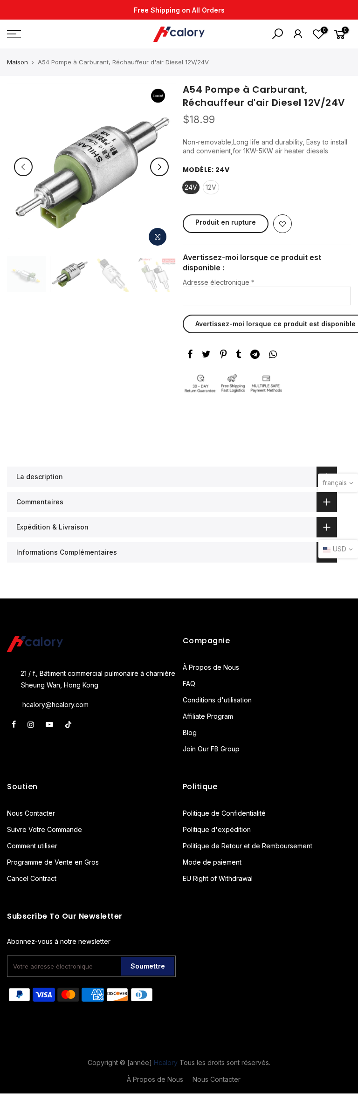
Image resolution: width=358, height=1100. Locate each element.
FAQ (189, 684)
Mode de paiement (212, 862)
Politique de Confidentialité (224, 813)
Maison (17, 62)
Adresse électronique (219, 282)
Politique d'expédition (217, 829)
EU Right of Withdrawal (218, 878)
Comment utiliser (32, 846)
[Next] (159, 167)
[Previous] (23, 167)
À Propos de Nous (211, 667)
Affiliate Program (208, 716)
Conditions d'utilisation (217, 700)
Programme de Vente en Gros (53, 862)
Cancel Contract (31, 878)
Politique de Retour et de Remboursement (247, 846)
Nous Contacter (31, 813)
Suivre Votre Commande (44, 829)
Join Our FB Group (211, 749)
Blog (190, 732)
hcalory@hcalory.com (55, 704)
